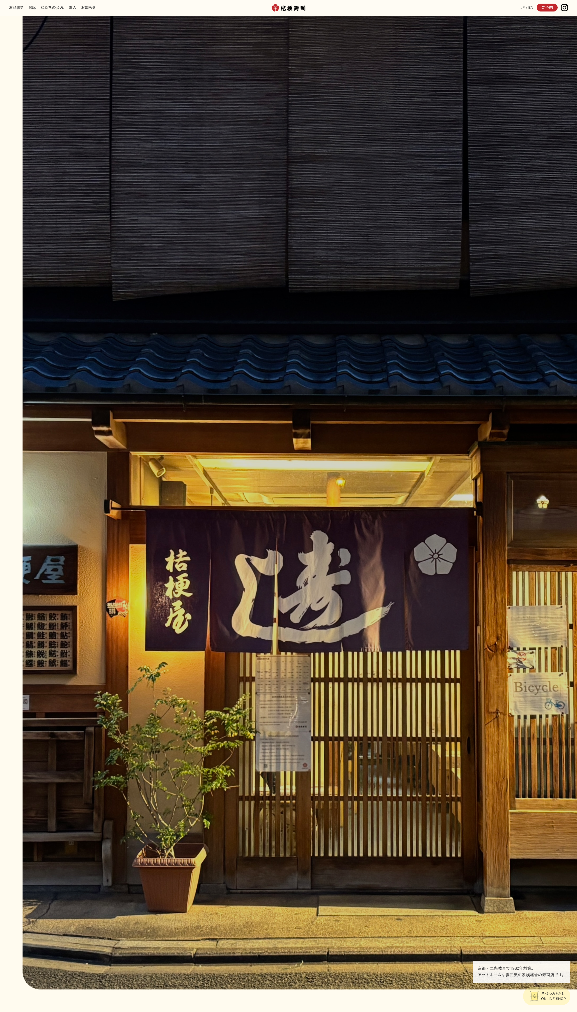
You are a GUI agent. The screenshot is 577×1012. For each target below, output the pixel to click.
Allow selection (289, 550)
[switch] (263, 531)
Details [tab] (288, 474)
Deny (224, 550)
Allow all (353, 550)
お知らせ (88, 7)
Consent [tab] (221, 474)
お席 (32, 7)
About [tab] (356, 474)
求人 (73, 7)
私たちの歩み (52, 7)
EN (530, 7)
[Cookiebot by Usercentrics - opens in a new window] (365, 459)
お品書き (16, 7)
